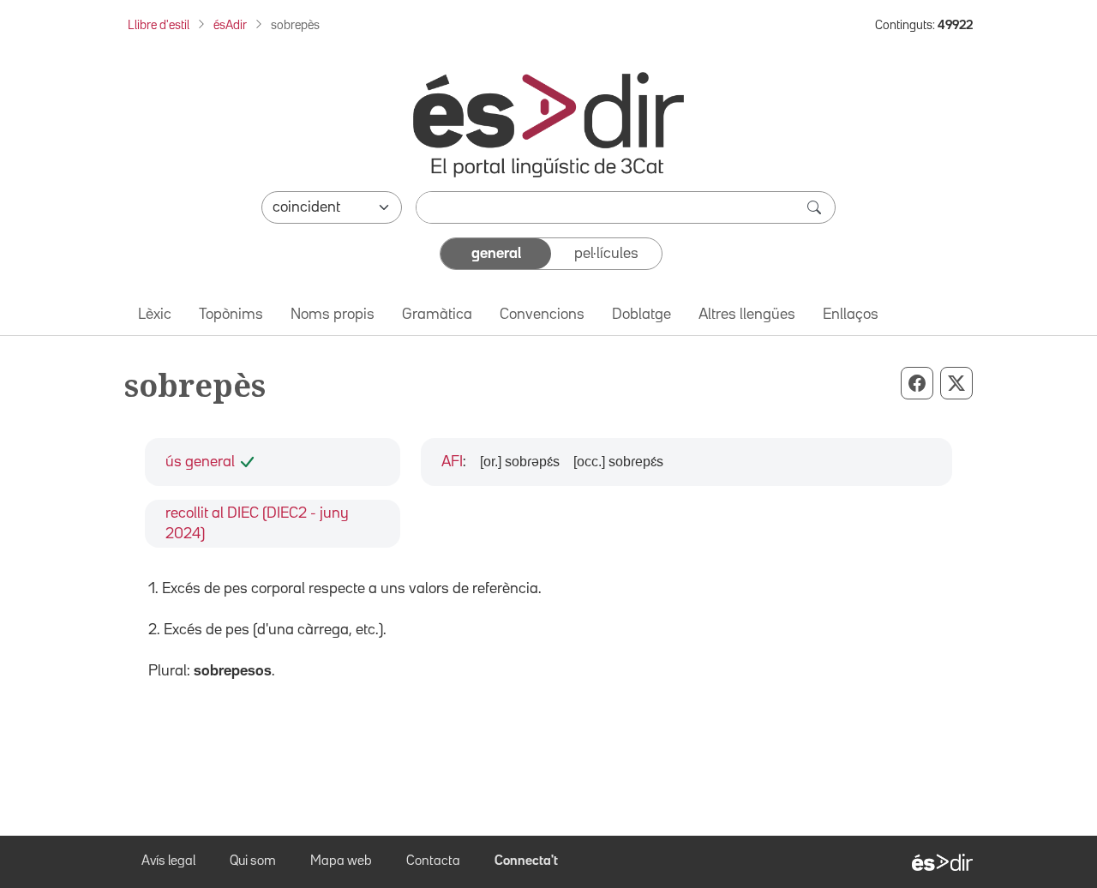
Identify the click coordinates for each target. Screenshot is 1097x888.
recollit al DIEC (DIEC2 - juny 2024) (257, 524)
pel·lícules (606, 254)
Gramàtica (437, 314)
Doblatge (641, 314)
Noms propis (333, 314)
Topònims (231, 314)
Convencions (542, 314)
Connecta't (526, 861)
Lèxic (154, 314)
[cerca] (816, 207)
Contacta (433, 861)
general (496, 254)
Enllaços (850, 314)
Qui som (253, 861)
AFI (452, 462)
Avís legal (168, 861)
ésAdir (230, 25)
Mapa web (341, 861)
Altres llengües (746, 314)
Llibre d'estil (158, 25)
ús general (200, 462)
